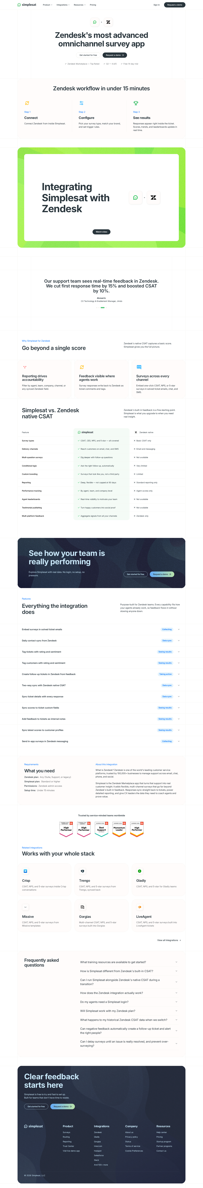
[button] (47, 4)
